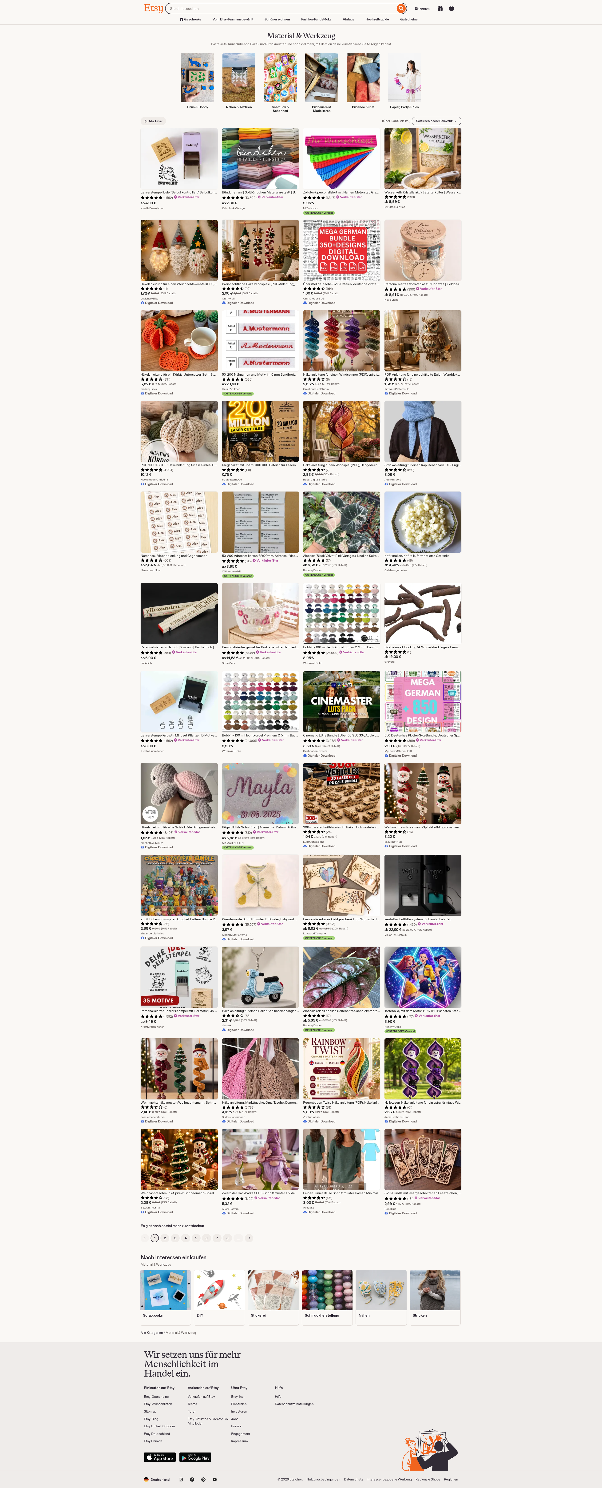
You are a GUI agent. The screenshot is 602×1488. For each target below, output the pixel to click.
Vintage (348, 19)
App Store (160, 1457)
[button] (156, 1479)
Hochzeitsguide (377, 19)
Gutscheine (409, 19)
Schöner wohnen (277, 19)
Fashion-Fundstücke (316, 19)
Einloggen (422, 8)
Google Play (195, 1457)
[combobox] (280, 8)
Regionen (451, 1479)
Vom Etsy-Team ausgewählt (233, 19)
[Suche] (401, 8)
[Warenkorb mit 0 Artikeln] (451, 8)
